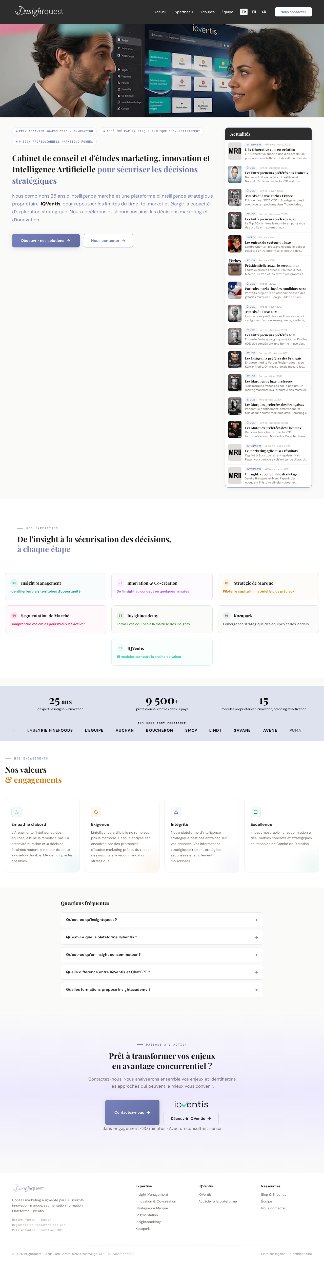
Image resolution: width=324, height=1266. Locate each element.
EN (254, 12)
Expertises (183, 12)
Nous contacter (293, 12)
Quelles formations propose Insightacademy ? (162, 989)
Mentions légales (273, 1254)
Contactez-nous (129, 1112)
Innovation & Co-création (156, 1201)
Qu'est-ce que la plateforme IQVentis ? (162, 937)
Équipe (227, 12)
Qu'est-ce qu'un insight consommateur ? (162, 955)
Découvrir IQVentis (188, 1118)
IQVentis (50, 204)
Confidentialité (301, 1254)
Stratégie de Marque (152, 1208)
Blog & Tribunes (273, 1194)
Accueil (160, 12)
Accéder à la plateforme (217, 1201)
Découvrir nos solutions (42, 240)
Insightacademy (148, 1222)
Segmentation (147, 1215)
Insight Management (152, 1194)
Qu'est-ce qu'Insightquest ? (162, 920)
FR (244, 12)
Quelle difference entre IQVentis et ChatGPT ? (162, 972)
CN (264, 12)
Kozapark (143, 1229)
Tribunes (208, 12)
